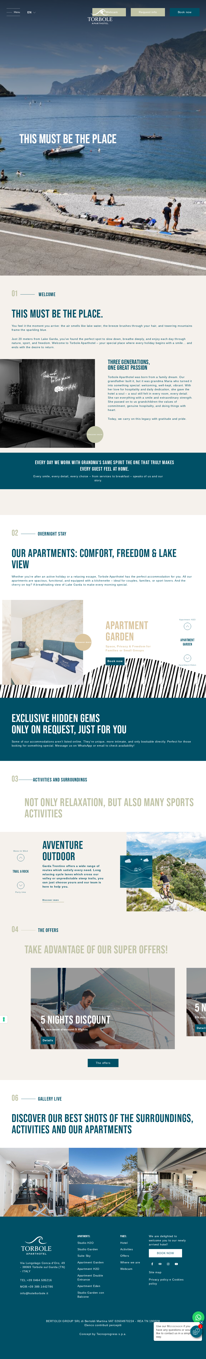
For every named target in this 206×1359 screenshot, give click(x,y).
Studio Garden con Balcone (90, 1294)
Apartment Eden (88, 1286)
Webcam (126, 1268)
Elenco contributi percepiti (103, 1325)
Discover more (94, 434)
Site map (155, 1272)
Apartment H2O (88, 1268)
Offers (124, 1255)
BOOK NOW (165, 1253)
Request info (148, 12)
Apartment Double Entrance (90, 1277)
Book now (185, 12)
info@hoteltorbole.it (34, 1293)
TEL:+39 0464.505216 (36, 1280)
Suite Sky (84, 1255)
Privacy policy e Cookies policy (166, 1281)
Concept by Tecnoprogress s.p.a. (103, 1334)
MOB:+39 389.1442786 (36, 1286)
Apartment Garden (90, 1262)
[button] (31, 12)
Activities (126, 1249)
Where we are (130, 1262)
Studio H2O (85, 1242)
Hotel (124, 1242)
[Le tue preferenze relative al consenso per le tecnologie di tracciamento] (4, 1019)
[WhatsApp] (198, 1317)
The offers (103, 1062)
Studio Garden (87, 1249)
